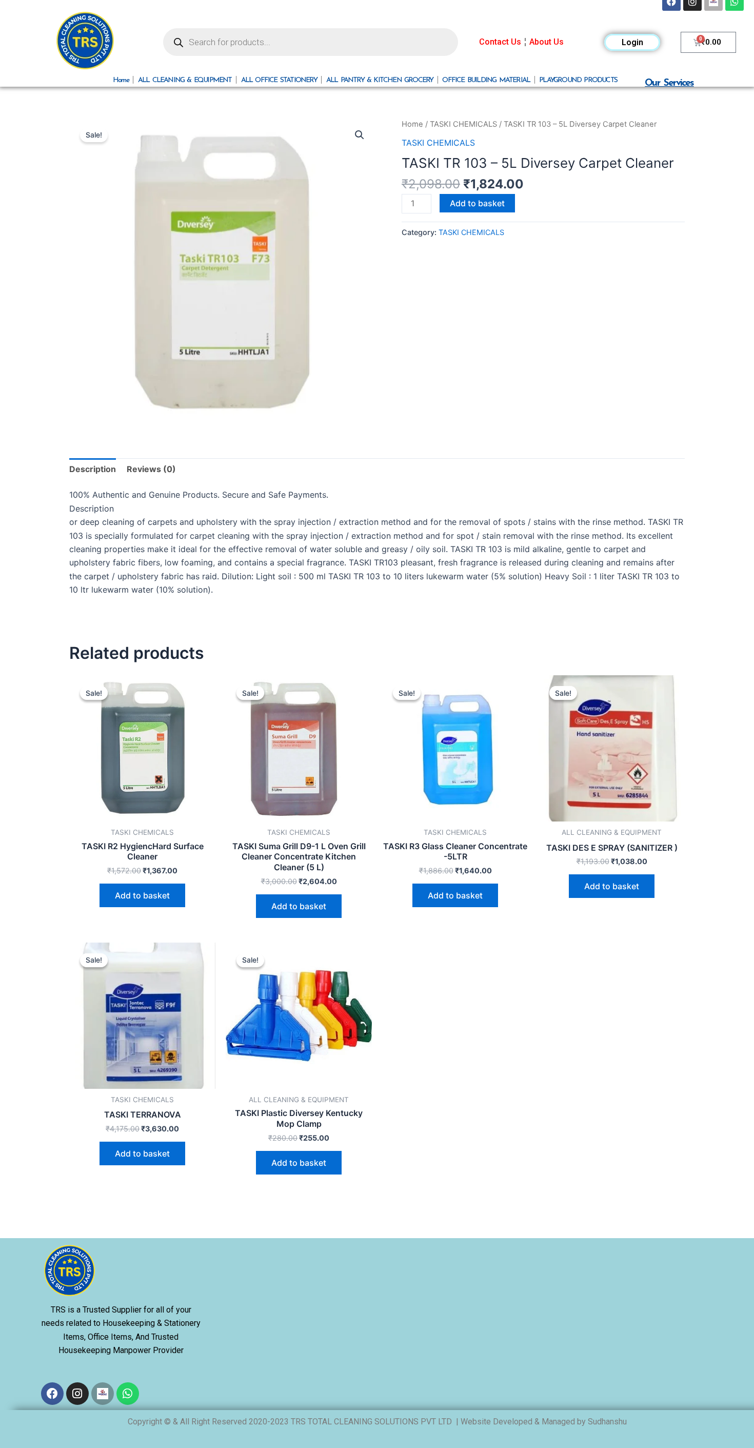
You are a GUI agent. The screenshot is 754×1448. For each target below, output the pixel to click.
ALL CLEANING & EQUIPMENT (185, 79)
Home (121, 79)
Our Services (669, 82)
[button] (359, 135)
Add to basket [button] (142, 895)
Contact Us (500, 42)
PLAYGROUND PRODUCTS (578, 79)
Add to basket (477, 203)
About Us (546, 42)
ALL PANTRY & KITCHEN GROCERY (379, 79)
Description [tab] (92, 469)
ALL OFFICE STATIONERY (279, 79)
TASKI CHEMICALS (463, 124)
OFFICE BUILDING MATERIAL (486, 79)
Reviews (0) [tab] (151, 469)
